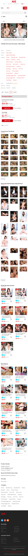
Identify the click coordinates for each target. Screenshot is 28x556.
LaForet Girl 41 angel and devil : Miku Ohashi (6, 334)
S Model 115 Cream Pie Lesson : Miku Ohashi (6, 352)
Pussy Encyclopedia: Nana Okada (21, 431)
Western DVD (3, 528)
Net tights (8, 68)
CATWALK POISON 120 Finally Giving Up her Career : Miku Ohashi (7, 317)
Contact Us (16, 538)
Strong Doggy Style (10, 77)
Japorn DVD (3, 526)
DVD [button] (2, 92)
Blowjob (13, 59)
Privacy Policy (4, 543)
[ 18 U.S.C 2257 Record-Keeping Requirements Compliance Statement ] (14, 552)
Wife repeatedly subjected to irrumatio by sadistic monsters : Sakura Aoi (21, 413)
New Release (4, 364)
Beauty (8, 59)
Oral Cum (8, 71)
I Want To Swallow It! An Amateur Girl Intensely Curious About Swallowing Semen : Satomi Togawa (7, 377)
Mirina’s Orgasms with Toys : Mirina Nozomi (7, 413)
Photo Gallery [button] (12, 39)
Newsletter (16, 531)
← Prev (3, 21)
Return (2, 541)
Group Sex (22, 64)
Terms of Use (3, 531)
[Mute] (23, 36)
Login (4, 3)
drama (18, 59)
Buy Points (10, 3)
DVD (2, 8)
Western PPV (16, 528)
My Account (16, 539)
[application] (14, 30)
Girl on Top (8, 64)
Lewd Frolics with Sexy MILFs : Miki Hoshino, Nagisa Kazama (20, 377)
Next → (24, 21)
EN (23, 3)
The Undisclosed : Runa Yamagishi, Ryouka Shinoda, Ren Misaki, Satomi (7, 431)
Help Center (16, 3)
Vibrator (15, 80)
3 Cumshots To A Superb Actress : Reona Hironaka (20, 395)
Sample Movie (9, 73)
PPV (8, 8)
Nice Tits (21, 68)
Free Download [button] (20, 39)
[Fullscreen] (25, 36)
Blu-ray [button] (6, 92)
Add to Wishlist (18, 108)
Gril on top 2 (15, 64)
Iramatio (19, 66)
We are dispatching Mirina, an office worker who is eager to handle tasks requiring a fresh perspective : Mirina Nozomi (7, 395)
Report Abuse (4, 539)
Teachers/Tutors (20, 77)
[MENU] (26, 16)
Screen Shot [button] (6, 39)
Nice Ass (15, 68)
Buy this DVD (5, 125)
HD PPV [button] (15, 92)
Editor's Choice (9, 62)
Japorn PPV (16, 526)
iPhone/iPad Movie (10, 66)
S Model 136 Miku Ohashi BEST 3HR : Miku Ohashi (6, 299)
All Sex (7, 57)
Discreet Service (17, 541)
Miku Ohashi (9, 52)
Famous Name (18, 62)
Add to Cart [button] (7, 108)
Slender (16, 73)
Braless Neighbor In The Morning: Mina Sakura (20, 449)
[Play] (14, 30)
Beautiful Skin (22, 57)
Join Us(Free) (16, 530)
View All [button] (3, 178)
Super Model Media (10, 55)
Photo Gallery (15, 71)
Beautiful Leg (14, 57)
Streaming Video (21, 75)
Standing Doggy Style (11, 75)
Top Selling (8, 80)
